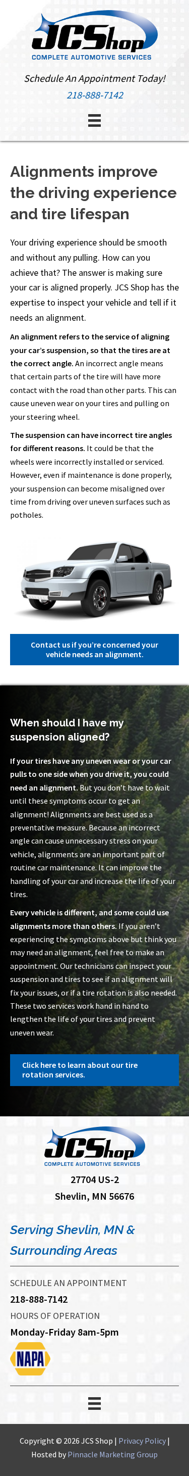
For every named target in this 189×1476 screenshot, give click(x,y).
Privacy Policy (142, 1441)
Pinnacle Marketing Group (113, 1454)
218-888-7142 (95, 94)
